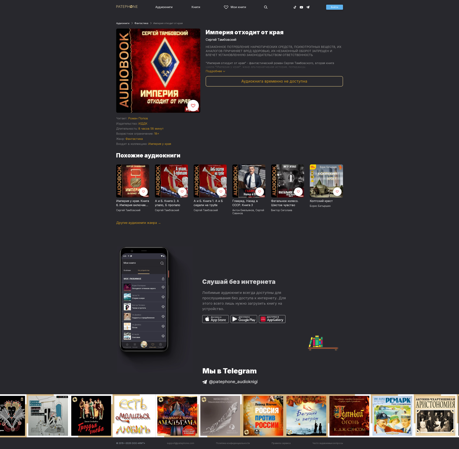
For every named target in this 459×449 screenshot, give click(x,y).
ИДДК (142, 123)
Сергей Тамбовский (221, 39)
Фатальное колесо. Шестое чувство (284, 203)
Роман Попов (138, 118)
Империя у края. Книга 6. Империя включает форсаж (132, 203)
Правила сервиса (281, 443)
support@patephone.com (180, 443)
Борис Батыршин (320, 205)
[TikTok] (295, 7)
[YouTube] (301, 7)
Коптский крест (321, 201)
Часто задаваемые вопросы (328, 443)
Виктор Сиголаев (281, 210)
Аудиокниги (163, 7)
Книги (195, 7)
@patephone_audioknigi (233, 381)
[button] (334, 7)
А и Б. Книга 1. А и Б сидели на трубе (208, 203)
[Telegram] (308, 7)
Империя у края (159, 144)
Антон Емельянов (243, 210)
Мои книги (238, 7)
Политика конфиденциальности (233, 443)
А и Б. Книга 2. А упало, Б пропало (167, 203)
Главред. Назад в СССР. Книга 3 (245, 203)
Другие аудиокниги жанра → (138, 223)
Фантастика (141, 23)
